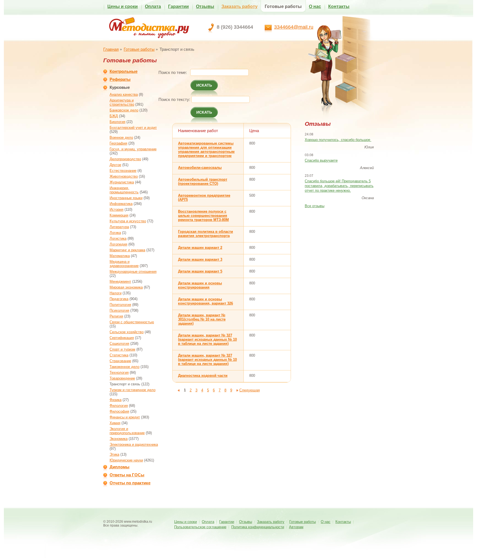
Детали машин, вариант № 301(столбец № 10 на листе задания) (202, 319)
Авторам (296, 527)
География (118, 143)
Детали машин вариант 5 (200, 271)
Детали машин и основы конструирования (200, 285)
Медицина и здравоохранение (124, 264)
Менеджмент (120, 281)
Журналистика (122, 182)
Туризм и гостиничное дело (132, 390)
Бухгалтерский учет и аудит (133, 128)
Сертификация (122, 338)
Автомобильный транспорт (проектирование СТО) (202, 181)
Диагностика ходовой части (202, 375)
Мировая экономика (126, 287)
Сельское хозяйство (127, 332)
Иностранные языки (126, 198)
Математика (120, 256)
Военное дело (121, 137)
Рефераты (120, 79)
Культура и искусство (128, 221)
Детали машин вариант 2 (200, 247)
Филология (119, 406)
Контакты (338, 6)
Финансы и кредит (125, 417)
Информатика (121, 204)
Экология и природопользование (127, 431)
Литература (119, 227)
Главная (111, 49)
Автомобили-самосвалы (200, 167)
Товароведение (122, 378)
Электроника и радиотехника (134, 444)
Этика (114, 454)
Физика (115, 400)
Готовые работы (283, 6)
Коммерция (119, 215)
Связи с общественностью (132, 322)
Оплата (153, 6)
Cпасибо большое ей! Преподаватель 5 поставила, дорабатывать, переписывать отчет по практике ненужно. (339, 186)
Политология (120, 305)
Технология (119, 372)
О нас (315, 6)
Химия (115, 423)
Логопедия (118, 244)
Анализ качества (124, 94)
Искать (204, 85)
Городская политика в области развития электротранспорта (205, 233)
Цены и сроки (122, 6)
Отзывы (205, 6)
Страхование (120, 361)
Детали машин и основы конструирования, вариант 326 (205, 301)
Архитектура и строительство (122, 102)
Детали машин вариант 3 (200, 259)
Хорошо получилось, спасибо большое (338, 140)
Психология (119, 310)
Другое (115, 165)
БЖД (114, 116)
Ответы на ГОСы (127, 474)
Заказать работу (239, 6)
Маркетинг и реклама (127, 250)
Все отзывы (314, 206)
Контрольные (123, 71)
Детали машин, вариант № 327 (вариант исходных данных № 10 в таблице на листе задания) (207, 339)
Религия (116, 316)
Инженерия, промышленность (124, 190)
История (116, 209)
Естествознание (123, 171)
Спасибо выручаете (321, 160)
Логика (115, 233)
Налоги (115, 293)
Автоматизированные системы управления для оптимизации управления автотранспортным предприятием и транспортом (206, 149)
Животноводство (124, 176)
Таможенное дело (124, 367)
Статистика (119, 355)
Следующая (249, 390)
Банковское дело (124, 110)
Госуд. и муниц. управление (133, 149)
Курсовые (120, 87)
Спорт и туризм (122, 349)
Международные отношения (133, 271)
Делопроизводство (125, 159)
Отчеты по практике (130, 482)
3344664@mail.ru (293, 27)
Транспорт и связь (125, 384)
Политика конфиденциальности (257, 527)
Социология (119, 343)
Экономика (119, 439)
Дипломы (119, 466)
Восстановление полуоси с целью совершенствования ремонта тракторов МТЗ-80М (203, 215)
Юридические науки (126, 460)
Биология (117, 122)
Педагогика (119, 299)
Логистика (118, 238)
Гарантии (178, 6)
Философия (119, 411)
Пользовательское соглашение (200, 527)
